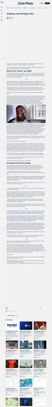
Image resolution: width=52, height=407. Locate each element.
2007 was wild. (40, 213)
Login (9, 315)
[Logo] (25, 3)
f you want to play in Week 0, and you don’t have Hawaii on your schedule (28, 188)
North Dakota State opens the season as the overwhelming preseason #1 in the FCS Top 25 (25, 215)
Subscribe (12, 315)
